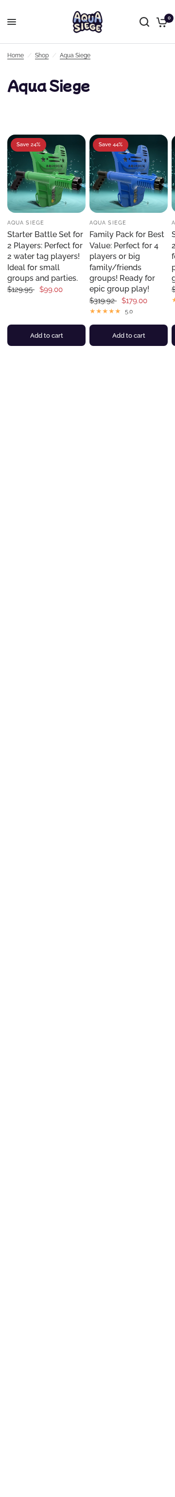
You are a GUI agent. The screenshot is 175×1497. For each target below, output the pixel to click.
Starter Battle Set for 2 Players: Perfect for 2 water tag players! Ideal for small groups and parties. (45, 256)
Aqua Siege (75, 55)
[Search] (144, 22)
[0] (160, 22)
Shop (42, 55)
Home (15, 55)
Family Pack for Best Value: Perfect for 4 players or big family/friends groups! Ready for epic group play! (126, 261)
